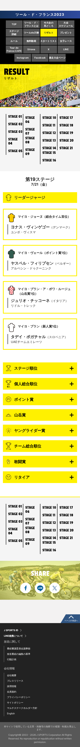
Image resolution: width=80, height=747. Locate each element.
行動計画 (11, 659)
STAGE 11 (48, 125)
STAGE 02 (15, 124)
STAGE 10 (49, 117)
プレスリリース (15, 680)
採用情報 (11, 686)
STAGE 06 (30, 119)
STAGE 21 (66, 148)
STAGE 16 (49, 160)
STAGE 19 (66, 133)
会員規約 (11, 691)
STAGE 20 (66, 140)
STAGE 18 (66, 125)
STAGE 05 (15, 151)
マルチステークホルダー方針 (22, 708)
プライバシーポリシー (18, 697)
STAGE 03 (15, 131)
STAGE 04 (13, 141)
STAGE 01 (15, 116)
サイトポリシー (15, 702)
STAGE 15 (49, 152)
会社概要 (11, 675)
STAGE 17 (66, 117)
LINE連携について (13, 636)
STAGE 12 (49, 133)
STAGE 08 (30, 140)
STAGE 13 (49, 140)
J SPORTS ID (11, 630)
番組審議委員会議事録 (18, 648)
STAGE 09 (30, 151)
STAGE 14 (49, 148)
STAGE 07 (30, 131)
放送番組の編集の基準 (18, 653)
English (11, 713)
